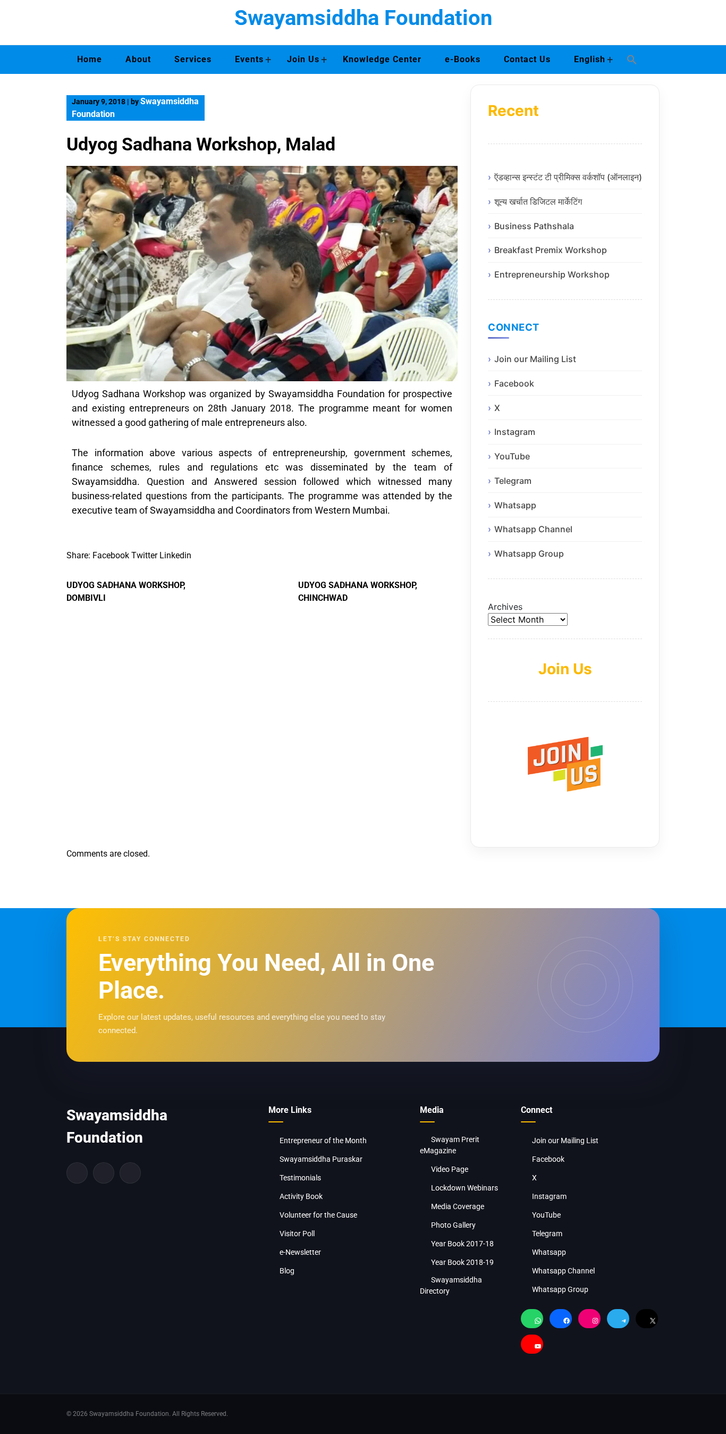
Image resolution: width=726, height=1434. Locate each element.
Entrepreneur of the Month (323, 1140)
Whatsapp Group (529, 553)
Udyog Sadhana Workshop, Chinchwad (357, 591)
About (138, 59)
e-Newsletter (300, 1252)
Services (193, 59)
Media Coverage (457, 1206)
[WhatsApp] (532, 1321)
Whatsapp (515, 505)
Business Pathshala (534, 226)
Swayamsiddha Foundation (363, 17)
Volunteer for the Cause (318, 1215)
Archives (505, 606)
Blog (287, 1271)
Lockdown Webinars (464, 1188)
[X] (647, 1321)
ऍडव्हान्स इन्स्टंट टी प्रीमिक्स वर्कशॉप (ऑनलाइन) (568, 177)
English (589, 59)
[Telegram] (618, 1321)
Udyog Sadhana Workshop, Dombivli (125, 591)
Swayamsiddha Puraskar (321, 1159)
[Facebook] (77, 1173)
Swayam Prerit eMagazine (449, 1145)
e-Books (462, 59)
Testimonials (300, 1177)
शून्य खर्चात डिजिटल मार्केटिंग (538, 201)
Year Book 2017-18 (462, 1243)
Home (89, 59)
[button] (632, 59)
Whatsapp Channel (533, 529)
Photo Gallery (453, 1225)
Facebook (514, 383)
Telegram (512, 480)
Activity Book (301, 1196)
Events (249, 59)
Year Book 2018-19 (462, 1262)
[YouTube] (532, 1346)
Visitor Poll (297, 1233)
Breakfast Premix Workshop (550, 250)
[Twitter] (103, 1173)
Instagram (514, 431)
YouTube (512, 456)
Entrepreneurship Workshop (552, 274)
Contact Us (527, 59)
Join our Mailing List (535, 359)
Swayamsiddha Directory (451, 1285)
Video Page (449, 1169)
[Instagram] (130, 1173)
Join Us (303, 59)
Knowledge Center (382, 59)
